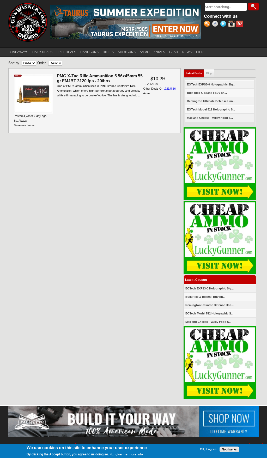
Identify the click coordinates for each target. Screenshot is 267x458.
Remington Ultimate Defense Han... (211, 101)
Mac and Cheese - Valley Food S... (210, 117)
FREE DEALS (66, 52)
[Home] (27, 22)
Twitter (224, 24)
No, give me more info (126, 454)
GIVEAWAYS (19, 52)
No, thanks (229, 449)
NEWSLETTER (193, 52)
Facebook (216, 24)
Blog (209, 73)
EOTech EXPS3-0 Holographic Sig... (211, 84)
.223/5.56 (170, 88)
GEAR (173, 52)
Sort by (13, 63)
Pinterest (240, 24)
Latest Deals (195, 73)
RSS (208, 24)
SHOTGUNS (127, 52)
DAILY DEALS (42, 52)
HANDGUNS (89, 52)
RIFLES (108, 52)
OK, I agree (208, 449)
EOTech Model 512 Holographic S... (211, 109)
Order (41, 63)
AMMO (144, 52)
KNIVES (159, 52)
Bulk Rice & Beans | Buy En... (207, 92)
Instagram (232, 24)
